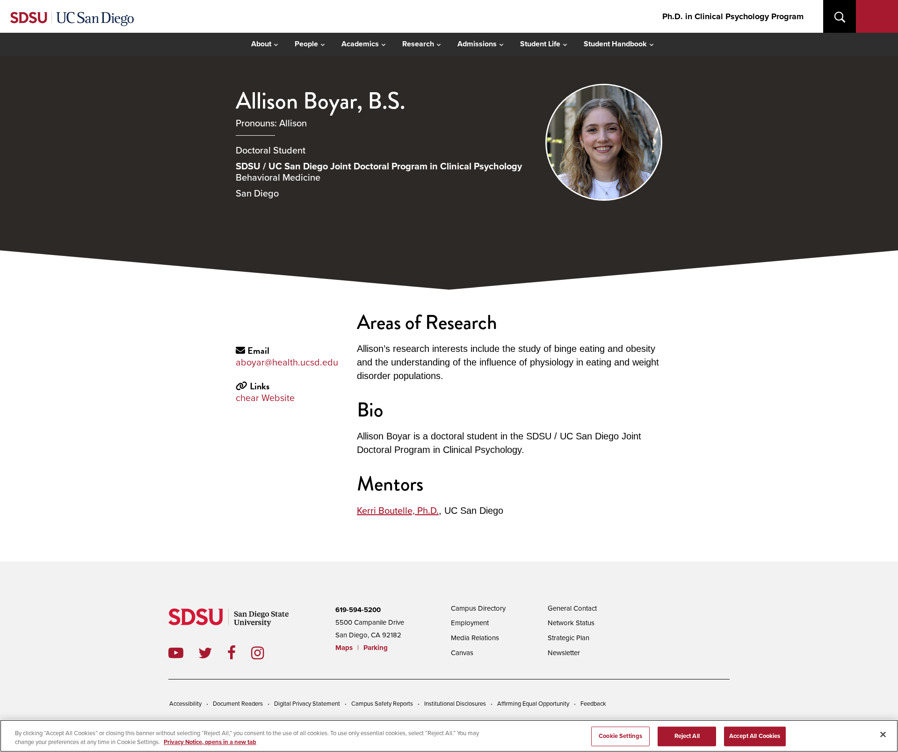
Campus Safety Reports (382, 704)
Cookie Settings (620, 736)
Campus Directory (478, 608)
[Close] (883, 734)
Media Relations (475, 638)
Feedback (593, 704)
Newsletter (564, 653)
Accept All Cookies (754, 736)
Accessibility (185, 704)
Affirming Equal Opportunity (533, 704)
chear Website (265, 398)
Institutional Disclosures (455, 704)
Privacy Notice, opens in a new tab (210, 742)
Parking (375, 647)
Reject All (687, 736)
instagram (265, 652)
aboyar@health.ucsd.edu (287, 362)
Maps (344, 647)
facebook (239, 652)
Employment (470, 623)
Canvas (462, 653)
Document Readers (238, 704)
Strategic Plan (568, 638)
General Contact (572, 608)
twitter (212, 652)
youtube (175, 652)
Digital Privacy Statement (307, 704)
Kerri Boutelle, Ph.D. (398, 511)
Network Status (571, 623)
